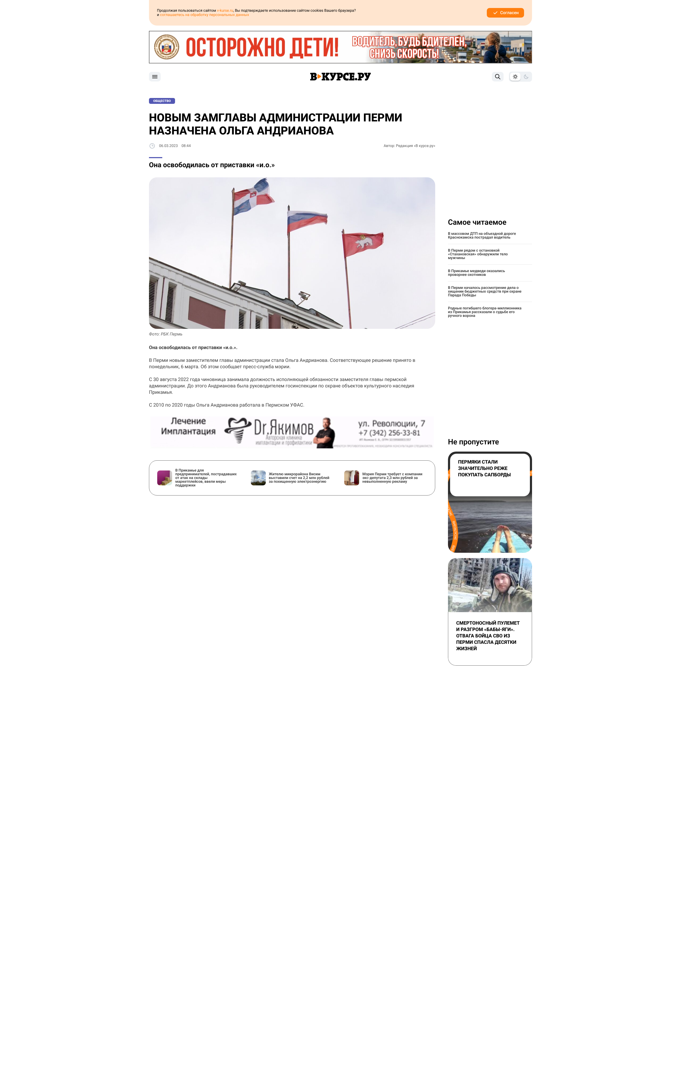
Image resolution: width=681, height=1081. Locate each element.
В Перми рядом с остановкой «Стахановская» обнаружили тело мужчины (478, 254)
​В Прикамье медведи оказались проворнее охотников (476, 273)
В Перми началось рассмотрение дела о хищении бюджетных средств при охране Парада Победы (484, 291)
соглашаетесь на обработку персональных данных (204, 15)
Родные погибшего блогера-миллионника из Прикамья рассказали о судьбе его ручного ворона (484, 312)
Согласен (509, 12)
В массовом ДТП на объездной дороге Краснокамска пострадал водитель (482, 235)
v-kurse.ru (225, 11)
